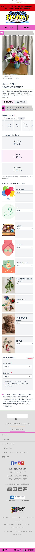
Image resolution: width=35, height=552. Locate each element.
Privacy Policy (8, 531)
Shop (10, 27)
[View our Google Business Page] (15, 464)
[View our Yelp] (22, 464)
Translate (23, 3)
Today (22, 118)
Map (18, 550)
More (4, 97)
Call (6, 550)
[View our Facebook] (12, 464)
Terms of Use (17, 534)
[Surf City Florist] (17, 22)
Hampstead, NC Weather (13, 524)
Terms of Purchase (23, 531)
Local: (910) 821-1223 (17, 479)
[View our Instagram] (19, 464)
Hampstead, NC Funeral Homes (12, 517)
